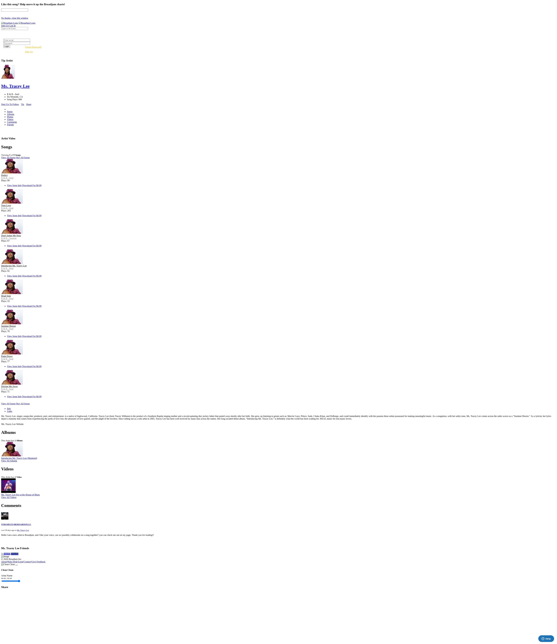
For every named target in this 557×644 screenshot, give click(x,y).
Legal (20, 561)
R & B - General (8, 238)
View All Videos (8, 497)
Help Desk (12, 561)
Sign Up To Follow (10, 104)
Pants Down (6, 356)
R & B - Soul (7, 178)
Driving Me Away (9, 386)
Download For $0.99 (31, 185)
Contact (27, 561)
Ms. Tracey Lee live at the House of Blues (20, 494)
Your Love (6, 205)
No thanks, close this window (14, 18)
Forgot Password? (33, 47)
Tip (22, 104)
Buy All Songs (23, 157)
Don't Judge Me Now (11, 235)
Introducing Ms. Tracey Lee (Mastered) (19, 458)
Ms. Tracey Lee (23, 530)
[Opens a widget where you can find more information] (546, 639)
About (4, 561)
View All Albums (9, 461)
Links (9, 411)
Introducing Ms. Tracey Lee (14, 266)
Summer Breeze (8, 326)
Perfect (4, 175)
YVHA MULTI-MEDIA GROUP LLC (16, 524)
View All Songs (8, 157)
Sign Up (29, 51)
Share (28, 104)
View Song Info (14, 185)
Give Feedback (38, 561)
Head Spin (6, 296)
